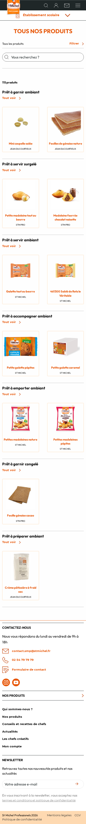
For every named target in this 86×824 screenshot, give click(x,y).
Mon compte (12, 746)
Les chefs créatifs (15, 739)
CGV (78, 815)
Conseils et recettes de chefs (24, 724)
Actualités (10, 731)
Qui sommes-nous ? (17, 709)
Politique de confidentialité (22, 819)
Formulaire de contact (28, 669)
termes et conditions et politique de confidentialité (39, 800)
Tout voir (9, 98)
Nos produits (12, 716)
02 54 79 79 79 (22, 660)
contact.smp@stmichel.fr (30, 650)
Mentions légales (59, 815)
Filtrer (74, 43)
